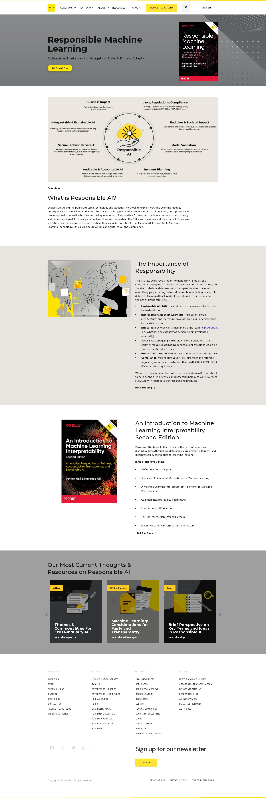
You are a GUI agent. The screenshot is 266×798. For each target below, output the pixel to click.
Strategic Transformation (195, 684)
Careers (53, 694)
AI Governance (188, 699)
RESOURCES (118, 7)
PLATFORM (85, 7)
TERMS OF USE (157, 780)
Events (140, 704)
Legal (139, 718)
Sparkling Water (102, 708)
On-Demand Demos (58, 713)
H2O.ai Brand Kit (146, 708)
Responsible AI (188, 694)
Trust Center (144, 723)
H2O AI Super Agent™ (105, 679)
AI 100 (135, 7)
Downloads (142, 699)
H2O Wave (97, 728)
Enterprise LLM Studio (106, 694)
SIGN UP (146, 762)
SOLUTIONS (66, 7)
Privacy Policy (178, 780)
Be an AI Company (190, 704)
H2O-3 (95, 704)
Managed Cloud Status (149, 733)
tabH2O (96, 684)
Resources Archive (147, 689)
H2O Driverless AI (103, 713)
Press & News (56, 689)
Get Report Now (60, 68)
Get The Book (145, 533)
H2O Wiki (141, 728)
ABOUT (101, 7)
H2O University (145, 679)
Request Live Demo (59, 708)
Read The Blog (144, 388)
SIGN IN (206, 7)
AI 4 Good (185, 708)
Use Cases (142, 684)
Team (50, 684)
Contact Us (55, 704)
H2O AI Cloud (100, 699)
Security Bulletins (148, 713)
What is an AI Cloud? (193, 679)
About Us (53, 679)
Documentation (144, 694)
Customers (54, 699)
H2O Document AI (102, 718)
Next (218, 611)
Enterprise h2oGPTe (104, 689)
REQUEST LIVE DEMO (161, 7)
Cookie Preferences (203, 780)
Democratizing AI (190, 689)
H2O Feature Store (103, 723)
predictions (211, 328)
